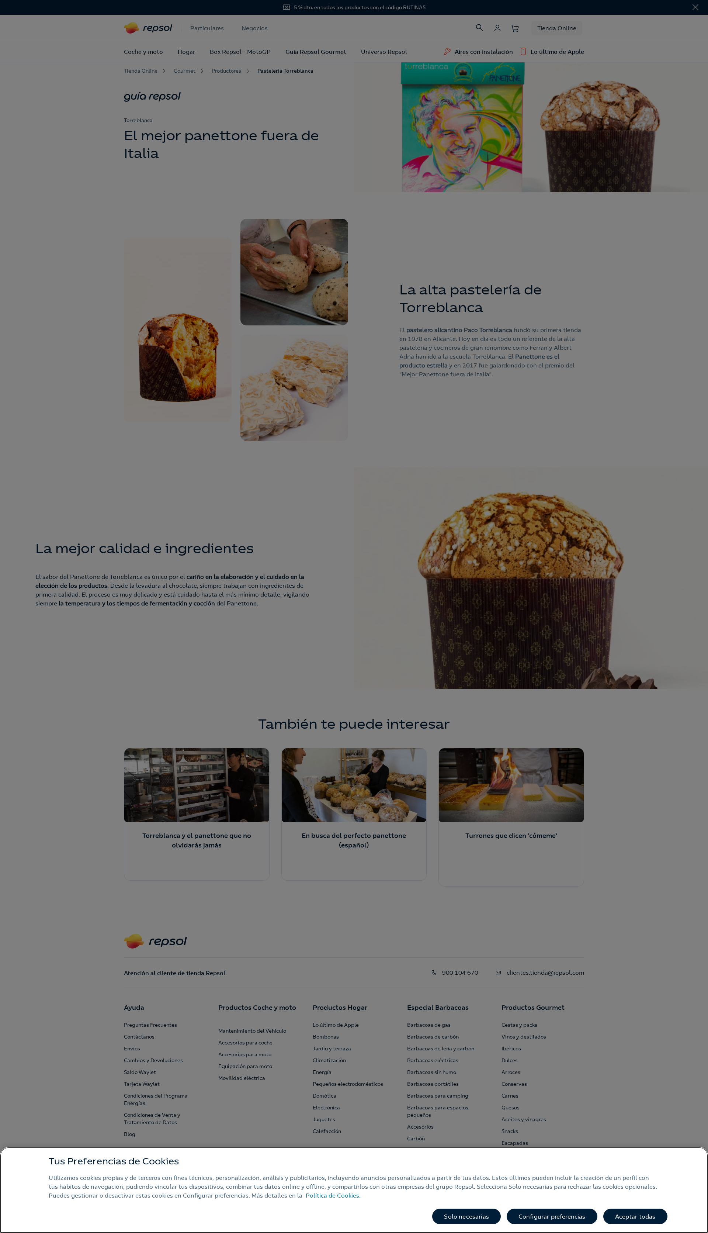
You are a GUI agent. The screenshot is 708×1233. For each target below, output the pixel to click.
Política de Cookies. (333, 1195)
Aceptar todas (635, 1216)
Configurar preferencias (552, 1216)
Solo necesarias (466, 1216)
